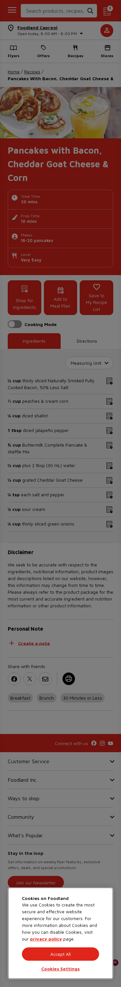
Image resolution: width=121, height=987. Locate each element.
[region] (60, 933)
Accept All (60, 954)
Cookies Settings (60, 968)
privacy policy (46, 939)
